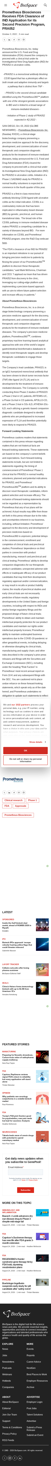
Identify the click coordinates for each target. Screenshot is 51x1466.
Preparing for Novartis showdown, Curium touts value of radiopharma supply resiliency (18, 1057)
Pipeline (6, 1280)
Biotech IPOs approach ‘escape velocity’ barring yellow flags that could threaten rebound (17, 944)
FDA (7, 806)
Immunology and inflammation (11, 1211)
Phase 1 (32, 800)
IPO (4, 939)
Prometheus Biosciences (30, 130)
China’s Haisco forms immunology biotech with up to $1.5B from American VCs (17, 988)
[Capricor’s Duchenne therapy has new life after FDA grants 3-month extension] (42, 1236)
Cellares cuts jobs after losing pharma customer (15, 969)
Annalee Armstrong (9, 995)
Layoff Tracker (10, 964)
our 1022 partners (20, 704)
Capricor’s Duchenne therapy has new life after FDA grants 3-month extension (17, 1240)
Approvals (20, 806)
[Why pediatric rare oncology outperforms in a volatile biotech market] (42, 1098)
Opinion (6, 1093)
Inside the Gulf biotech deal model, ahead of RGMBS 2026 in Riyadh (16, 925)
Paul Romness (8, 1105)
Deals (5, 983)
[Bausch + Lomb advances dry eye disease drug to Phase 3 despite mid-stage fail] (42, 1212)
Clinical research (14, 800)
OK (25, 750)
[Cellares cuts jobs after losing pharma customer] (42, 969)
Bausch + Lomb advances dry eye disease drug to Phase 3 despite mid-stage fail (17, 1219)
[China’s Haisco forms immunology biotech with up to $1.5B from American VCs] (42, 988)
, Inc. (45, 130)
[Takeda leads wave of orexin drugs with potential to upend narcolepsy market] (42, 1137)
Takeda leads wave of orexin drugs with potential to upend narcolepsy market (18, 1137)
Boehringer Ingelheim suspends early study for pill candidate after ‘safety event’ (16, 1286)
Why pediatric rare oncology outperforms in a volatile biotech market (17, 1098)
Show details (35, 742)
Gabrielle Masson (9, 951)
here (4, 243)
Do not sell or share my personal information (25, 760)
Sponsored (8, 919)
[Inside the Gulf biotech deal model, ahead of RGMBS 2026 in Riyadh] (42, 924)
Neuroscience (9, 1132)
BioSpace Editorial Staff (11, 974)
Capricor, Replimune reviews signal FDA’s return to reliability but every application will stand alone (16, 1078)
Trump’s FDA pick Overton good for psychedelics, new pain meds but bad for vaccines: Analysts (17, 1118)
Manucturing (9, 1052)
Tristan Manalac (8, 1085)
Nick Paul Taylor (8, 1063)
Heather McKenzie (9, 1124)
